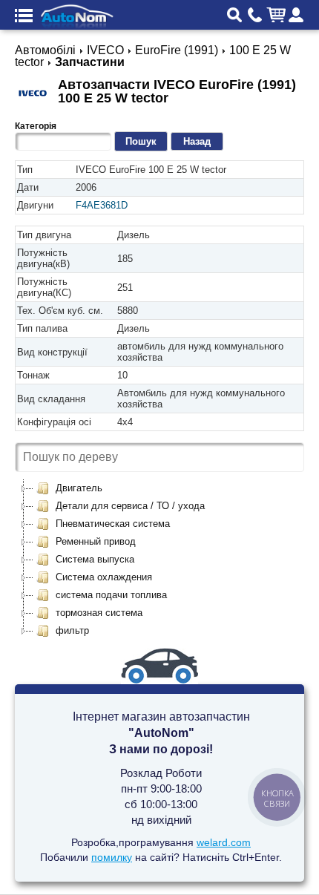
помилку (111, 857)
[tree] (159, 559)
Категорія (35, 126)
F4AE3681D (102, 205)
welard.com (224, 842)
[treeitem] (69, 488)
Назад (197, 141)
